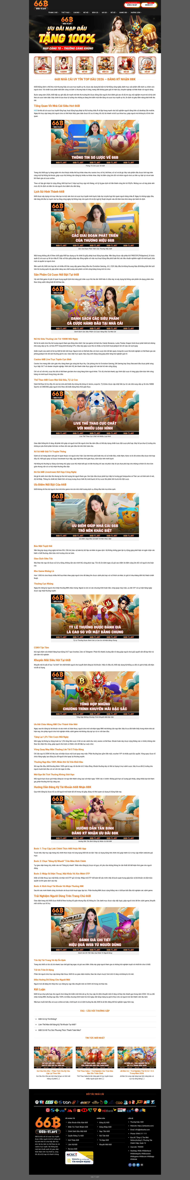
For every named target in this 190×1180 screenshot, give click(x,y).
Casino (76, 13)
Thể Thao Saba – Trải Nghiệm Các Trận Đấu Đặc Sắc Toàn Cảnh (95, 1072)
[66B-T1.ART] (45, 5)
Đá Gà (104, 13)
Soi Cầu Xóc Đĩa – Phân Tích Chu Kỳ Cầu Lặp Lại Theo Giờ (53, 1072)
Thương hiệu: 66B (136, 1122)
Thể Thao (65, 13)
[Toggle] (36, 1019)
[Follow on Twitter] (138, 1165)
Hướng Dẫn (135, 13)
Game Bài (123, 13)
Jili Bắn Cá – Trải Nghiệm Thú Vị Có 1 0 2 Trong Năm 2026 (137, 1072)
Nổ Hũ (85, 13)
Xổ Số (113, 13)
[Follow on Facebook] (130, 1165)
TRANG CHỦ (53, 13)
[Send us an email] (142, 1165)
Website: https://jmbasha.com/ (142, 1126)
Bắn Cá (95, 13)
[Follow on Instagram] (134, 1165)
